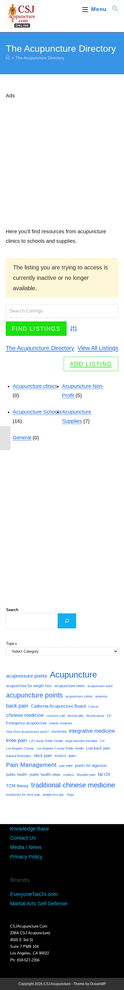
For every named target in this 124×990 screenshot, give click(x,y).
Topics (11, 643)
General (22, 438)
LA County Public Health (46, 741)
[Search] (66, 621)
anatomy (101, 696)
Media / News (26, 847)
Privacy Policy (26, 857)
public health (16, 774)
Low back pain (98, 748)
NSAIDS (60, 756)
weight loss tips (53, 794)
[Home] (8, 57)
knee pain (16, 740)
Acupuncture (73, 674)
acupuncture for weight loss (29, 686)
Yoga (70, 794)
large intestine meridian (81, 741)
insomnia (58, 731)
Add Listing (91, 364)
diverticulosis (95, 715)
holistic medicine (60, 723)
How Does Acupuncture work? (27, 731)
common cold (55, 715)
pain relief (65, 765)
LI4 (102, 741)
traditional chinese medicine (73, 785)
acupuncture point (99, 686)
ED (109, 715)
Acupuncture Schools (37, 412)
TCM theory (17, 786)
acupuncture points (34, 695)
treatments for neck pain (23, 794)
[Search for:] (113, 9)
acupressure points (26, 676)
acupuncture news (70, 686)
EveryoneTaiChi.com (34, 894)
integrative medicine (92, 731)
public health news (45, 774)
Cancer (93, 706)
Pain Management (31, 764)
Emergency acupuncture (26, 723)
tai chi (104, 774)
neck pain (43, 755)
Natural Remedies (18, 756)
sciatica (68, 774)
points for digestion (91, 765)
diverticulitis (75, 715)
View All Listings (98, 348)
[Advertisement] (62, 162)
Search (12, 610)
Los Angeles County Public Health (60, 748)
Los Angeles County (20, 748)
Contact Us (23, 838)
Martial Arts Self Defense (38, 903)
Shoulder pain (85, 774)
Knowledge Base (29, 829)
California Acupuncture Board (58, 706)
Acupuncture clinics (35, 386)
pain (72, 756)
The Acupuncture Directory (40, 57)
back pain (17, 706)
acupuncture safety (79, 696)
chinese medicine (25, 715)
